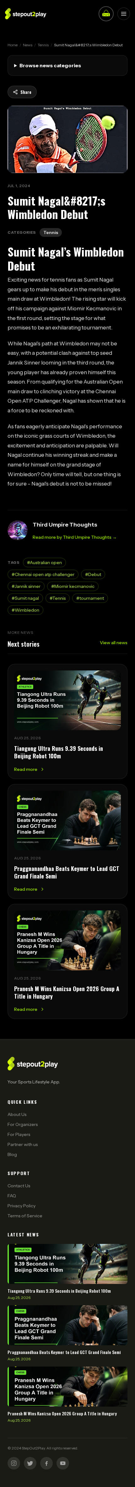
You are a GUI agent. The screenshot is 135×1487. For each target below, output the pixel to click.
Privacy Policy (21, 1206)
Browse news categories (50, 65)
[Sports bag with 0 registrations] (106, 13)
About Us (17, 1114)
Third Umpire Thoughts (65, 524)
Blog (12, 1154)
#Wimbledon (25, 610)
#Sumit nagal (25, 598)
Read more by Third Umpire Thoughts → (75, 537)
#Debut (93, 574)
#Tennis (58, 598)
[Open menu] (123, 14)
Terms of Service (25, 1216)
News (27, 45)
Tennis (43, 45)
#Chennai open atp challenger (43, 574)
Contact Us (19, 1186)
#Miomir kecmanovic (72, 586)
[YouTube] (63, 1463)
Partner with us (23, 1144)
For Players (19, 1134)
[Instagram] (14, 1463)
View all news (113, 642)
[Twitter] (30, 1463)
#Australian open (44, 562)
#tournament (90, 598)
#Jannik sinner (26, 586)
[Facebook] (46, 1463)
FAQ (12, 1196)
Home (13, 45)
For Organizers (23, 1124)
